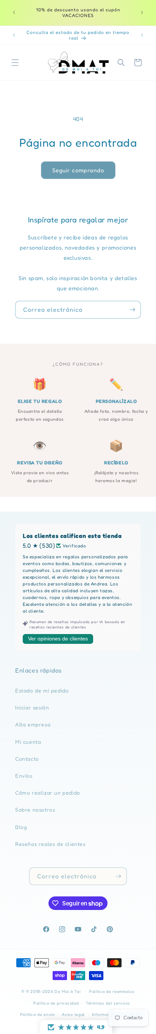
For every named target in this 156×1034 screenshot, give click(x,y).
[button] (15, 62)
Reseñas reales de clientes (50, 844)
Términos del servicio (108, 1003)
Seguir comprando (78, 170)
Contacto (27, 758)
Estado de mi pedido (42, 690)
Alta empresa (32, 724)
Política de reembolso (111, 991)
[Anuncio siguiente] (142, 12)
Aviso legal (73, 1014)
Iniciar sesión (32, 707)
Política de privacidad (55, 1003)
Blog (21, 827)
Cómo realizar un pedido (47, 792)
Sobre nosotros (35, 809)
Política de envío (37, 1014)
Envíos (24, 775)
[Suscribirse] (132, 310)
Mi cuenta (28, 741)
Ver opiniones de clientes (58, 639)
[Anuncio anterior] (14, 12)
